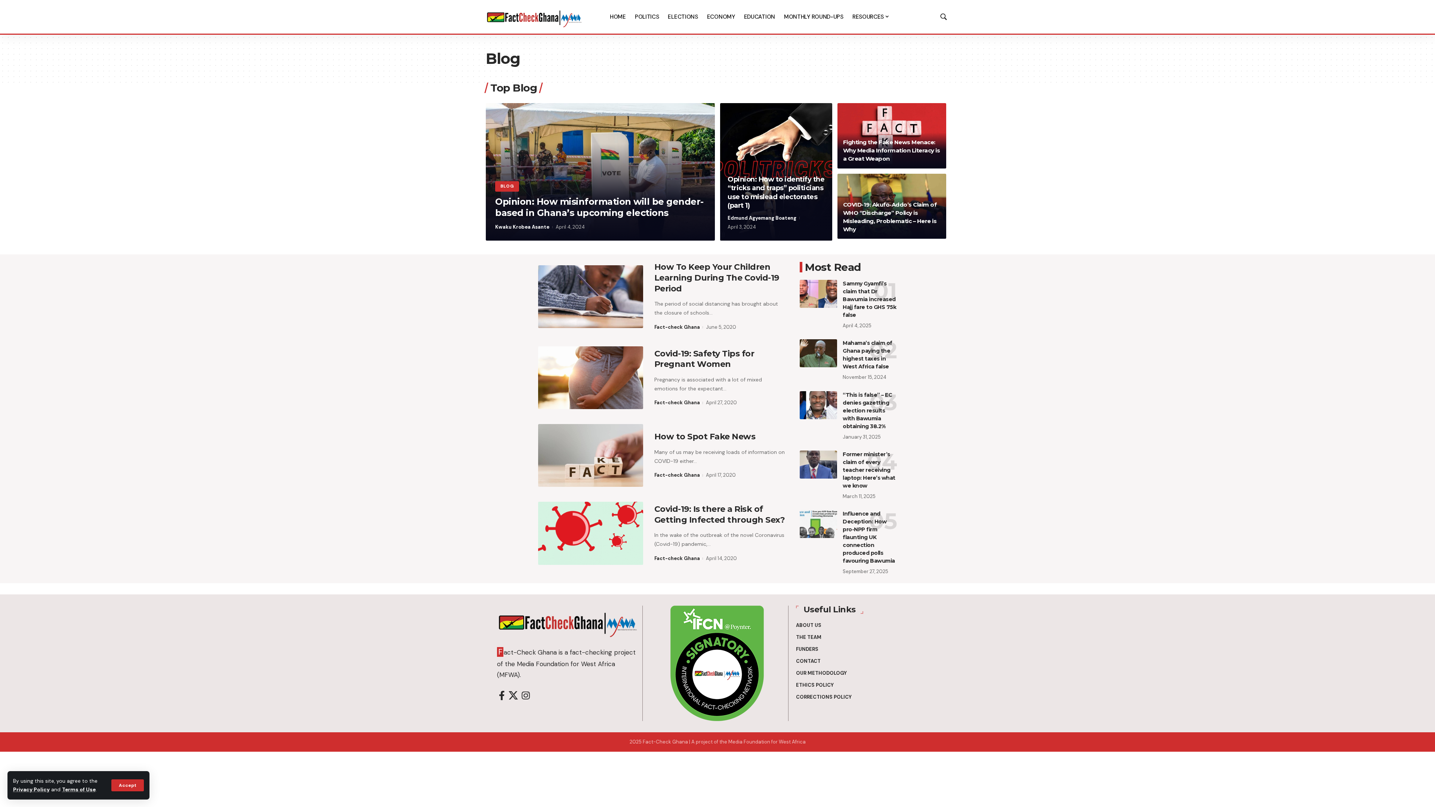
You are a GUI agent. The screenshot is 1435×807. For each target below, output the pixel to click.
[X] (513, 696)
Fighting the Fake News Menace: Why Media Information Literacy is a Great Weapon (891, 150)
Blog (507, 186)
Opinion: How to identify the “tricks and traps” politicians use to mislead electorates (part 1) (776, 192)
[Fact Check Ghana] (534, 17)
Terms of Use (79, 789)
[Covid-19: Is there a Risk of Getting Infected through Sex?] (590, 533)
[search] (943, 17)
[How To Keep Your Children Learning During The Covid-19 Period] (590, 296)
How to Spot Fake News (705, 437)
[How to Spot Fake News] (590, 455)
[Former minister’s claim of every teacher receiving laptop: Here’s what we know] (818, 465)
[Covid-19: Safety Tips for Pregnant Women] (590, 377)
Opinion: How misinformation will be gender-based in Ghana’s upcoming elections (599, 207)
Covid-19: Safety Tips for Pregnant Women (704, 359)
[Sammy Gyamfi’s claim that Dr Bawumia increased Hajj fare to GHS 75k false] (818, 294)
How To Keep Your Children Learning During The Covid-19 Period (716, 277)
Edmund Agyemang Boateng (762, 218)
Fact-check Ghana (677, 327)
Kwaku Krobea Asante (522, 227)
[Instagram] (526, 696)
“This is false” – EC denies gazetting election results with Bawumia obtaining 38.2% (867, 411)
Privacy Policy (31, 789)
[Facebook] (502, 696)
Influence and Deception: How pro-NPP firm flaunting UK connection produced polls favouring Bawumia (869, 537)
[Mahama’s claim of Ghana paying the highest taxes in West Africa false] (818, 353)
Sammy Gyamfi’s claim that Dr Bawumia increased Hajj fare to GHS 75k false (869, 299)
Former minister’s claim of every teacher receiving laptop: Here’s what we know (869, 470)
